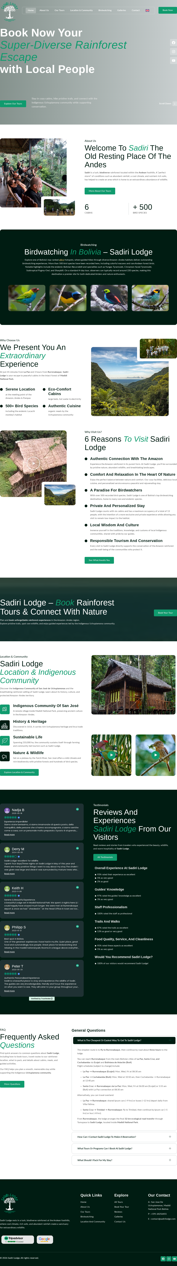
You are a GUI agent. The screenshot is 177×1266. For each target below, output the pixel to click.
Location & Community (81, 10)
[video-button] (111, 755)
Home (31, 10)
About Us (44, 10)
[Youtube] (173, 60)
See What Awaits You (99, 560)
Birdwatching (104, 10)
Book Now (168, 10)
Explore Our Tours (13, 104)
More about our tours (100, 191)
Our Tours (59, 10)
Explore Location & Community (19, 772)
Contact (136, 10)
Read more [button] (9, 834)
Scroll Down (165, 103)
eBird (61, 260)
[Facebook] (173, 42)
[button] (33, 463)
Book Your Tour (165, 613)
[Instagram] (173, 51)
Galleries (121, 10)
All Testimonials (105, 857)
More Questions (12, 1084)
